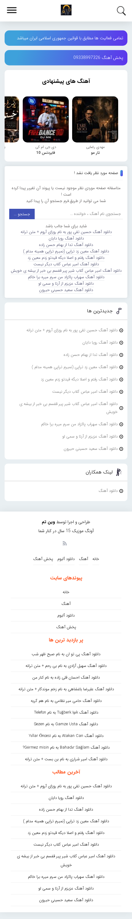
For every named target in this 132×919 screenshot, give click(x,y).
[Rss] (64, 543)
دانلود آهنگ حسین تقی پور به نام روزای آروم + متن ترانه (66, 232)
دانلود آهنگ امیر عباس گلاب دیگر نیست (66, 264)
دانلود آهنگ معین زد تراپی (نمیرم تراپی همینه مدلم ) (66, 251)
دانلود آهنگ (108, 491)
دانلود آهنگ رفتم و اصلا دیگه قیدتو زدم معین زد (66, 258)
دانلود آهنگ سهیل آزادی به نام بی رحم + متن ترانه (66, 666)
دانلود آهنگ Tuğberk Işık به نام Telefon (66, 712)
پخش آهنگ (43, 559)
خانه (95, 559)
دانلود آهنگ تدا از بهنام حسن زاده (66, 245)
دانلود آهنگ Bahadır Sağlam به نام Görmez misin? (66, 747)
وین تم (48, 522)
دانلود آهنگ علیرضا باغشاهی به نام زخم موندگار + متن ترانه (66, 689)
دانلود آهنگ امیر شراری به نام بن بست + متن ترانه (66, 759)
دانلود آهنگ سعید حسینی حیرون (66, 290)
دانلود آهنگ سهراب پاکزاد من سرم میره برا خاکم (66, 277)
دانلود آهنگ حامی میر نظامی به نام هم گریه (66, 701)
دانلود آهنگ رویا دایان (66, 238)
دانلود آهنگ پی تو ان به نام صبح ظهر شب (66, 654)
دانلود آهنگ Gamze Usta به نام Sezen (66, 724)
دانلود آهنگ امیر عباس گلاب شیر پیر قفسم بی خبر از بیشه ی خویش (66, 270)
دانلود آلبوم (66, 559)
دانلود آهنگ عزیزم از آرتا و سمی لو (66, 283)
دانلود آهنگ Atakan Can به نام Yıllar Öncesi (66, 736)
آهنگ (83, 559)
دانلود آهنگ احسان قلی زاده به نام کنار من (66, 677)
